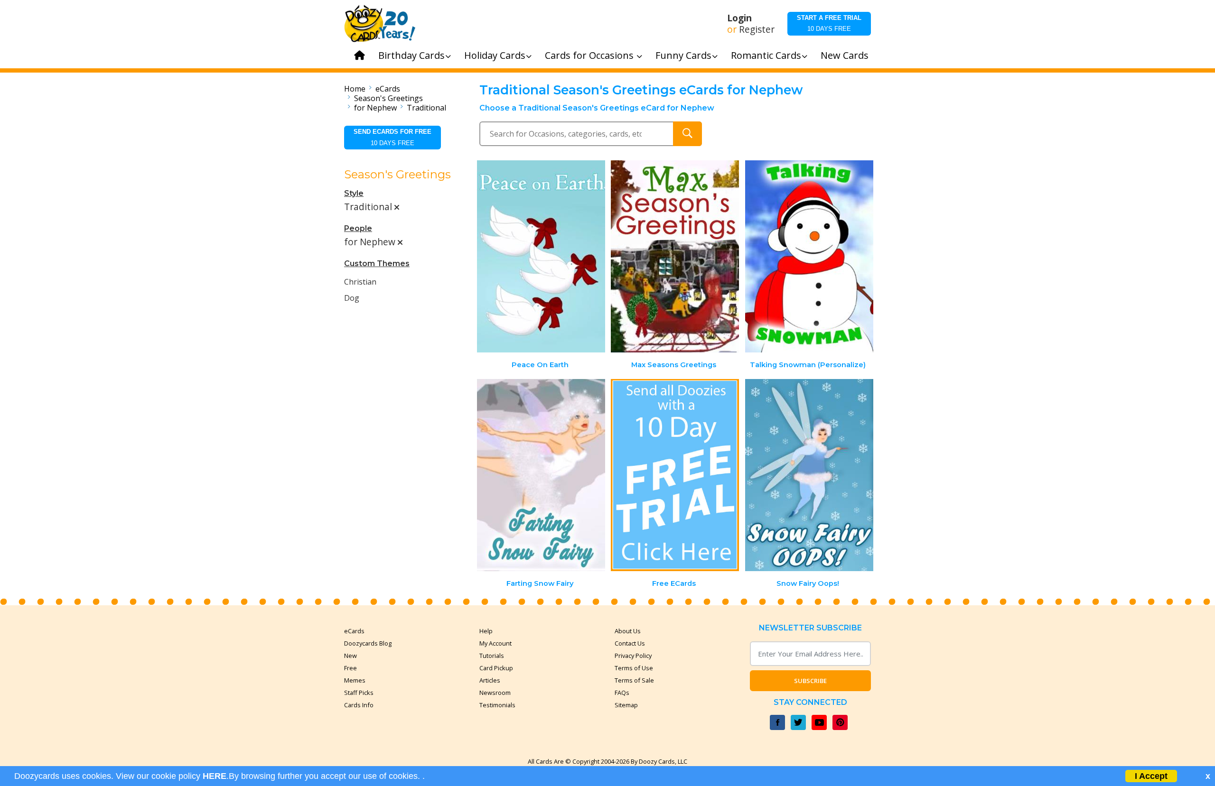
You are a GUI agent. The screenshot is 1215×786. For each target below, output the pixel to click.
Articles (489, 680)
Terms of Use (634, 668)
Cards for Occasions (590, 55)
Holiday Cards (494, 55)
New (350, 655)
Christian (360, 282)
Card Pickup (496, 668)
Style (354, 193)
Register (757, 29)
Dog (351, 298)
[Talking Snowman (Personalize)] (809, 256)
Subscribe (810, 680)
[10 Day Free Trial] (675, 475)
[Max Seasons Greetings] (675, 256)
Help (486, 631)
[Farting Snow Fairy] (541, 475)
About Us (628, 631)
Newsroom (495, 692)
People (358, 228)
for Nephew (375, 107)
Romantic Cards (766, 55)
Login (739, 18)
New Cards (845, 55)
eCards (387, 88)
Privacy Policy (633, 655)
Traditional (426, 107)
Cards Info (359, 705)
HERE (214, 776)
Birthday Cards (411, 55)
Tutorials (491, 655)
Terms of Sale (634, 680)
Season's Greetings (388, 98)
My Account (495, 643)
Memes (354, 680)
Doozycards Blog (368, 643)
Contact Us (630, 643)
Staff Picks (359, 692)
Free (350, 668)
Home (354, 88)
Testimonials (497, 705)
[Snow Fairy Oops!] (809, 475)
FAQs (622, 692)
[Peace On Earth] (541, 256)
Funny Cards (683, 55)
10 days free (829, 23)
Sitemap (626, 705)
